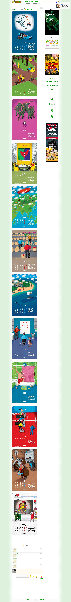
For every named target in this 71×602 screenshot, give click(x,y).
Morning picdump (48, 45)
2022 (52, 106)
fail (56, 41)
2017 (52, 110)
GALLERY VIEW (29, 9)
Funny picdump (55, 42)
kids (51, 44)
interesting (49, 44)
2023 (52, 99)
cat (46, 40)
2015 (52, 112)
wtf (53, 47)
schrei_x (18, 558)
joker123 (52, 86)
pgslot (52, 89)
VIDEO (32, 1)
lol (52, 44)
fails (57, 41)
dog (53, 41)
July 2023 (51, 100)
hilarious (52, 43)
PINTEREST (36, 1)
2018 (52, 109)
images (47, 44)
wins (52, 47)
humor (56, 43)
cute (48, 40)
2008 (52, 118)
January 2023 (50, 105)
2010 (52, 116)
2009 (52, 117)
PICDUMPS (26, 1)
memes (54, 44)
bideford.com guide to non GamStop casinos (52, 85)
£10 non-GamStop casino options (52, 82)
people (51, 45)
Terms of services (27, 599)
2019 (52, 108)
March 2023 (50, 103)
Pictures (15, 600)
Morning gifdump (56, 44)
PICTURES (15, 9)
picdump (57, 45)
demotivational (51, 41)
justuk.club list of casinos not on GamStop (52, 81)
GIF (29, 1)
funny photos (50, 42)
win (50, 47)
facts (55, 41)
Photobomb (53, 45)
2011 (52, 115)
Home (14, 599)
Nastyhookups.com (52, 78)
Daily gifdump (52, 40)
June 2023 (51, 101)
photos (55, 45)
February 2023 (51, 104)
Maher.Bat (18, 553)
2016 (52, 111)
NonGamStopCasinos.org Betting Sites (30, 600)
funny (47, 42)
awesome (52, 39)
